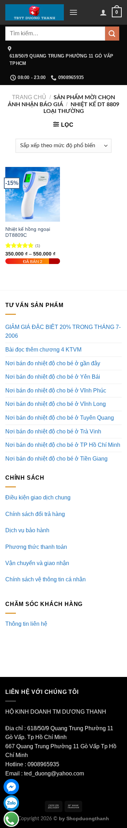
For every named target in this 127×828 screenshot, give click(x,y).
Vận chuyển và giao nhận (37, 563)
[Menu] (73, 12)
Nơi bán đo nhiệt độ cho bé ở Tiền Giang (56, 459)
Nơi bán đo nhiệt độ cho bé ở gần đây (52, 363)
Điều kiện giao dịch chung (38, 497)
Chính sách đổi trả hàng (35, 514)
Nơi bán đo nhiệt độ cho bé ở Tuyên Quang (59, 418)
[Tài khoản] (103, 12)
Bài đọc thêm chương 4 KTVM (43, 350)
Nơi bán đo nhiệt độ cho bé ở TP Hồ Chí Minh (62, 445)
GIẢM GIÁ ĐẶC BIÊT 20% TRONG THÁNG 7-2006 (63, 331)
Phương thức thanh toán (36, 547)
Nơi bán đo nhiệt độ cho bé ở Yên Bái (52, 377)
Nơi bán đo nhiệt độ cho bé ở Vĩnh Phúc (55, 391)
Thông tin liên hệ (26, 624)
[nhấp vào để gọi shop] (11, 819)
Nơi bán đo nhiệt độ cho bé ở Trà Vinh (53, 431)
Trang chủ (29, 97)
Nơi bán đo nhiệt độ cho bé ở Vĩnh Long (55, 404)
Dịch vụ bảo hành (27, 530)
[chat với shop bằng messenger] (11, 786)
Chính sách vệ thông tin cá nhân (45, 579)
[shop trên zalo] (11, 803)
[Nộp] (112, 33)
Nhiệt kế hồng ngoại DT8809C (27, 232)
